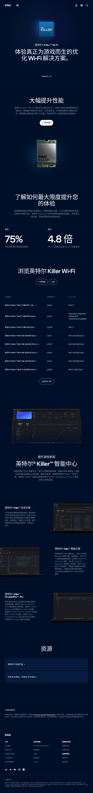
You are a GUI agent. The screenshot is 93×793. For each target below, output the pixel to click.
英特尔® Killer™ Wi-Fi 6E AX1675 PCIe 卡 (21, 344)
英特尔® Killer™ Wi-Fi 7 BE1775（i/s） (20, 305)
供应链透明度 (9, 762)
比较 (53, 282)
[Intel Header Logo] (7, 5)
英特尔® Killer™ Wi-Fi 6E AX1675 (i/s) (20, 361)
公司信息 (8, 746)
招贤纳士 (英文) (10, 754)
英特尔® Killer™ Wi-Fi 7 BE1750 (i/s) (19, 327)
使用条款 (36, 750)
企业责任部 (8, 758)
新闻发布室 (65, 746)
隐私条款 (36, 758)
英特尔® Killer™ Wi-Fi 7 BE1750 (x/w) (20, 316)
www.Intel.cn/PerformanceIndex (44, 715)
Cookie (35, 762)
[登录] (76, 5)
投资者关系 (65, 750)
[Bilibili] (19, 769)
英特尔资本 (8, 750)
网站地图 (65, 762)
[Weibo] (10, 769)
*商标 (35, 754)
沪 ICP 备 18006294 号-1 (41, 746)
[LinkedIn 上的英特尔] (6, 769)
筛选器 (42, 282)
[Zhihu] (23, 769)
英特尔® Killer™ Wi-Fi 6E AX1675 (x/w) (20, 353)
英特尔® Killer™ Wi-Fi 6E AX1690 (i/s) (20, 336)
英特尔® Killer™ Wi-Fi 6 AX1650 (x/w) (20, 369)
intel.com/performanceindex (13, 784)
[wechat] (15, 769)
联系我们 (65, 758)
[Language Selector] (81, 5)
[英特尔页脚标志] (8, 735)
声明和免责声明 (43, 784)
